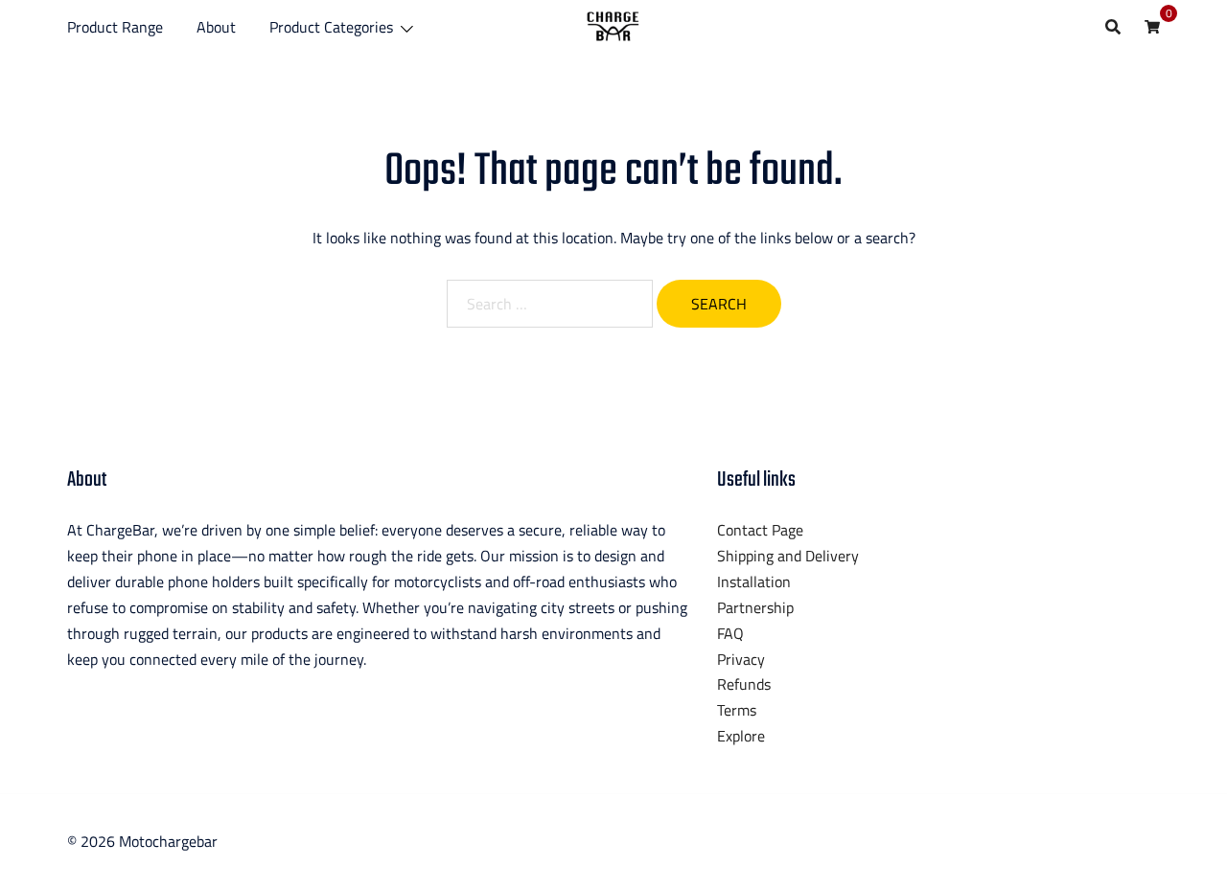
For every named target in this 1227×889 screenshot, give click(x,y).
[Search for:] (550, 304)
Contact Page (760, 529)
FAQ (730, 633)
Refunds (744, 683)
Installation (754, 581)
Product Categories (331, 26)
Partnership (755, 607)
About (216, 26)
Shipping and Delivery (788, 555)
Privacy (741, 659)
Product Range (115, 26)
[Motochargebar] (613, 24)
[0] (1152, 25)
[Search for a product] (1113, 26)
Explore (741, 735)
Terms (736, 709)
